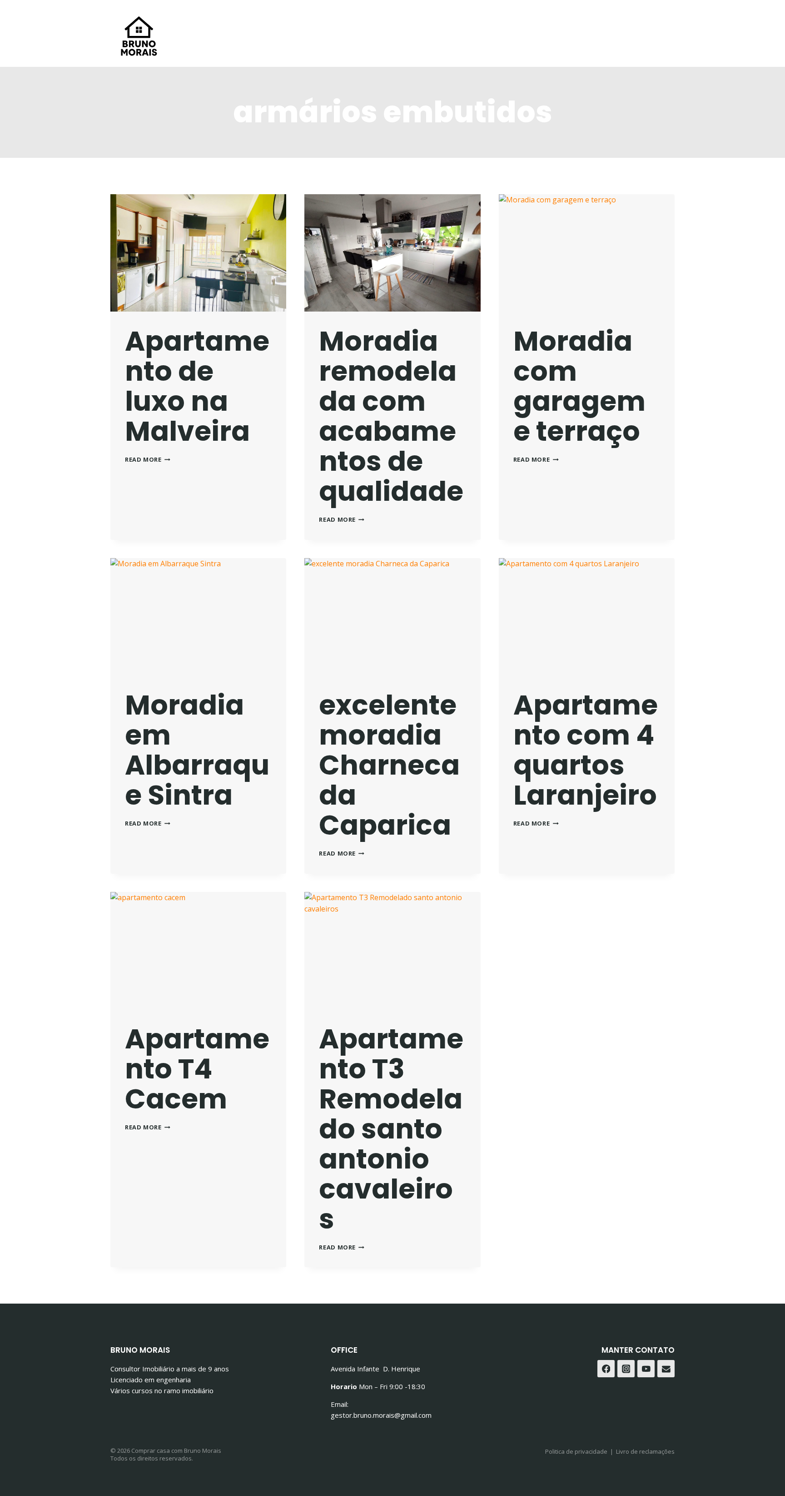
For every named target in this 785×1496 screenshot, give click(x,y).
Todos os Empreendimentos (461, 50)
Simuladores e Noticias (338, 50)
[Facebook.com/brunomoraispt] (664, 33)
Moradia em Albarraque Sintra (197, 750)
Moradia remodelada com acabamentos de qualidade (391, 416)
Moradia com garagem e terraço (579, 386)
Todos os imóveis (302, 16)
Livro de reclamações (645, 1451)
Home (202, 16)
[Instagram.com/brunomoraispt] (626, 1368)
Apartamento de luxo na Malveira (197, 386)
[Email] (666, 1368)
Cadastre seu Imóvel (501, 16)
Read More (147, 459)
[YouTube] (646, 1368)
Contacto (422, 16)
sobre (240, 16)
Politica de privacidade (576, 1451)
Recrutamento (590, 16)
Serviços (371, 16)
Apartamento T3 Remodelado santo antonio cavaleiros (391, 1129)
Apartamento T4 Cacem (197, 1069)
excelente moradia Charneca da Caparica (389, 765)
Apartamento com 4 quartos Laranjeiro (585, 750)
